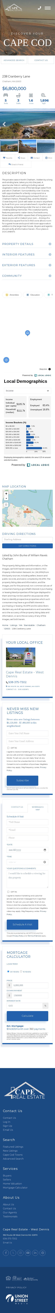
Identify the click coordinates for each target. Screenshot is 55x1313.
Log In (6, 1121)
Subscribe (22, 780)
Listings (13, 625)
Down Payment (14, 990)
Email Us (8, 1129)
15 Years (27, 972)
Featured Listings (13, 1146)
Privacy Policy (18, 936)
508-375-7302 (40, 8)
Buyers (7, 1175)
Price (9, 980)
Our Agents (23, 689)
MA (20, 625)
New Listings (10, 1150)
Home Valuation (12, 1183)
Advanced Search (14, 60)
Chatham (41, 625)
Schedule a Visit (38, 808)
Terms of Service (34, 936)
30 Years (14, 972)
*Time (9, 856)
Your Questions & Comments (21, 868)
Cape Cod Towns (12, 1154)
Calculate (27, 1015)
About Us (8, 1204)
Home (5, 625)
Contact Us (41, 60)
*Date (9, 844)
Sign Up (7, 1125)
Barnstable (29, 625)
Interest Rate (14, 1001)
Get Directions (27, 546)
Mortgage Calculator (15, 1187)
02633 (7, 628)
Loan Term (12, 964)
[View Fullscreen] (6, 504)
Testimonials (10, 1216)
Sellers (7, 1179)
